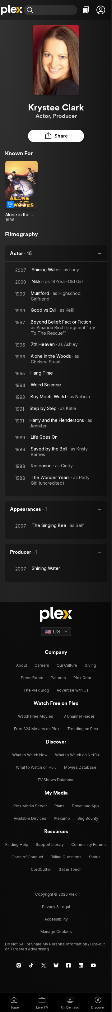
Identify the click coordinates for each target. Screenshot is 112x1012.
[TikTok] (31, 965)
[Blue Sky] (56, 965)
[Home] (12, 10)
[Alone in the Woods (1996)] (21, 191)
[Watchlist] (86, 10)
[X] (43, 965)
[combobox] (56, 10)
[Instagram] (18, 965)
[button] (101, 10)
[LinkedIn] (81, 965)
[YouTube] (93, 965)
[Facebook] (68, 965)
